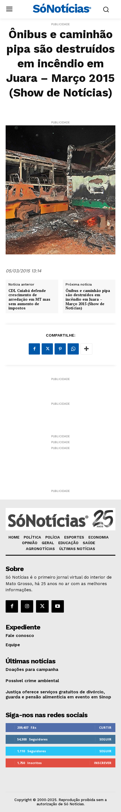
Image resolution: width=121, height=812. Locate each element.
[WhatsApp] (73, 349)
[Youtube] (57, 606)
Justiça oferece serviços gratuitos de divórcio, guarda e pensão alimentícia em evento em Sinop (58, 694)
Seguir (105, 739)
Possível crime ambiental (32, 680)
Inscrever (102, 763)
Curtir (105, 727)
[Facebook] (34, 349)
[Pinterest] (60, 349)
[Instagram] (27, 606)
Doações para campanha (32, 669)
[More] (86, 349)
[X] (47, 349)
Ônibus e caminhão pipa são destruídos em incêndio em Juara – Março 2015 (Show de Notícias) (88, 299)
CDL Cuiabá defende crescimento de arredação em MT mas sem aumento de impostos (29, 299)
